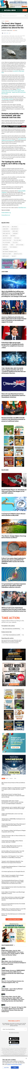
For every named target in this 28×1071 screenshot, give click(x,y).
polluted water (23, 39)
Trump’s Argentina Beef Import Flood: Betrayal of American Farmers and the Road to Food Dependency (13, 825)
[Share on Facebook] (5, 33)
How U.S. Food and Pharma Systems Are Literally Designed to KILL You (13, 981)
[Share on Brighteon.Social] (3, 33)
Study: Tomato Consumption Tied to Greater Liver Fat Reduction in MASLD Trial (13, 876)
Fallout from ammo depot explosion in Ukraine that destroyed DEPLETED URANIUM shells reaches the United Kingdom (14, 560)
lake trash (8, 38)
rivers (11, 40)
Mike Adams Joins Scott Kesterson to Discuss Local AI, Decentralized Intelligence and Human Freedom (14, 963)
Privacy (7, 1049)
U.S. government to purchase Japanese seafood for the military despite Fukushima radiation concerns (14, 585)
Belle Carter (10, 289)
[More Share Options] (10, 33)
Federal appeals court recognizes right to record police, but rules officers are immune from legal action (13, 809)
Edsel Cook (9, 30)
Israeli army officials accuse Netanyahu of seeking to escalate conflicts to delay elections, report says (14, 789)
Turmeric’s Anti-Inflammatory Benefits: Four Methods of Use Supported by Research (12, 862)
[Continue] (25, 1029)
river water (8, 40)
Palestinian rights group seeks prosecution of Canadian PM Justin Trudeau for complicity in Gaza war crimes (13, 345)
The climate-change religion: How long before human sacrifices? (14, 536)
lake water (13, 38)
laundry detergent (19, 38)
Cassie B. (9, 340)
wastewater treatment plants (17, 41)
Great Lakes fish (18, 36)
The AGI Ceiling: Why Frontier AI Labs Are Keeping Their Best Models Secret (12, 846)
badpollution (6, 35)
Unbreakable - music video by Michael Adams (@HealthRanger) (12, 989)
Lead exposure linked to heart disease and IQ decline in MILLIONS (13, 514)
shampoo (22, 40)
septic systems (16, 40)
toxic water (8, 41)
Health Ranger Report (7, 945)
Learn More (6, 1067)
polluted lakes (16, 39)
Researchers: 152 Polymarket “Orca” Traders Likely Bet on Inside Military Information (12, 856)
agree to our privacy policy (14, 1064)
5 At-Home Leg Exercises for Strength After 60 (13, 871)
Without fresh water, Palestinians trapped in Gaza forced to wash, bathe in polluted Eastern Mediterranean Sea (14, 609)
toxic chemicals (13, 247)
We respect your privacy (14, 1032)
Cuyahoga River (6, 36)
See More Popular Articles (14, 919)
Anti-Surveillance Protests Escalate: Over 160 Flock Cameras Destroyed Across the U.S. (13, 851)
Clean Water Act (14, 229)
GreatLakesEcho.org (6, 212)
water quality (15, 42)
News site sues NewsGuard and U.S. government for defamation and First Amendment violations (13, 395)
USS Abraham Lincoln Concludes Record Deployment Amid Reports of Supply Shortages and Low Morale (13, 796)
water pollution (9, 42)
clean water (17, 35)
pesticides (4, 39)
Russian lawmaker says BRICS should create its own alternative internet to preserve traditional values (13, 419)
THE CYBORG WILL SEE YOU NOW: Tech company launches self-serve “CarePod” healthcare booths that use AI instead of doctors (14, 370)
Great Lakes (12, 36)
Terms (11, 1049)
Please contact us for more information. (10, 642)
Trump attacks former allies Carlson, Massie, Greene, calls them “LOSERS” (12, 841)
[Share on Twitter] (7, 33)
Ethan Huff (9, 315)
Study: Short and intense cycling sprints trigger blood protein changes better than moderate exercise (13, 898)
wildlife (19, 42)
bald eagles (12, 35)
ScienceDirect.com (6, 215)
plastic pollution (9, 39)
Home (3, 21)
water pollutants (7, 253)
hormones (4, 38)
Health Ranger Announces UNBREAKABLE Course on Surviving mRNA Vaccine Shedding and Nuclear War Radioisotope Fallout (13, 972)
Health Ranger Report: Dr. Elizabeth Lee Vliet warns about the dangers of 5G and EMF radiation (14, 491)
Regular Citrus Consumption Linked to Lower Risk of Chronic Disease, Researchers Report (14, 909)
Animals (7, 21)
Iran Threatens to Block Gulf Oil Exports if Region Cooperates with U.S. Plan (14, 831)
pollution (3, 40)
